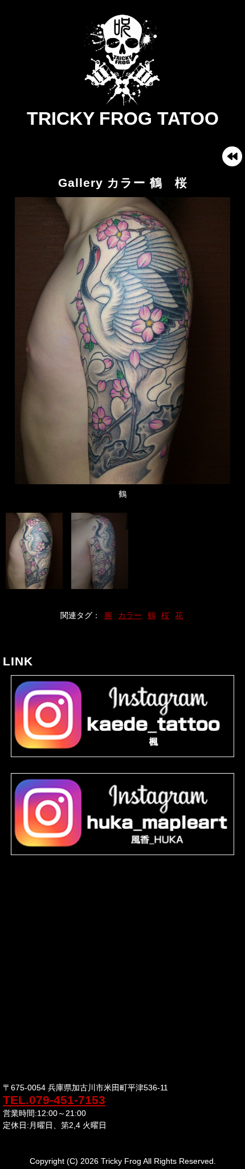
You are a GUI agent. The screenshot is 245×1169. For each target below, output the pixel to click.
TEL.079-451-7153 (54, 1099)
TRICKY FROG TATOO (123, 118)
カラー (130, 615)
